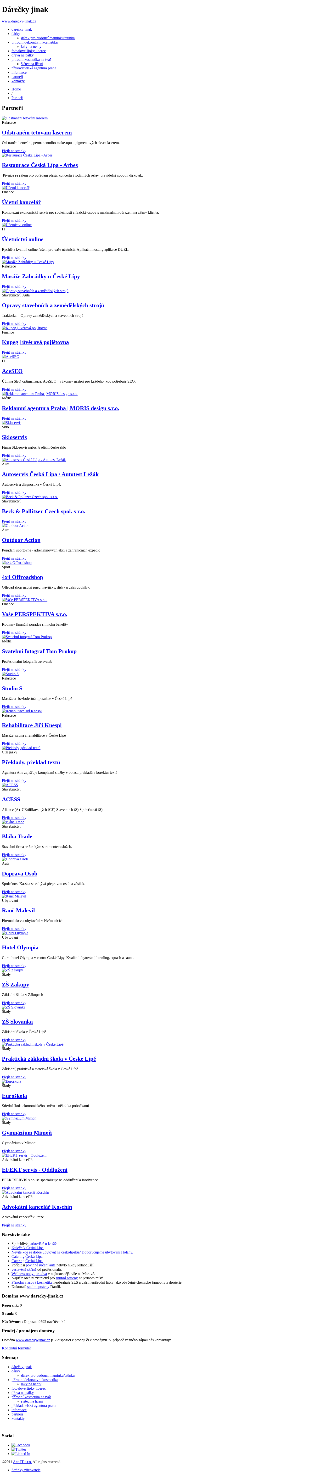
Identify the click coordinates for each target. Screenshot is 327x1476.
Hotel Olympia (20, 947)
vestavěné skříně (23, 1269)
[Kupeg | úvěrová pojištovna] (163, 328)
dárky (15, 34)
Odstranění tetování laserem (37, 132)
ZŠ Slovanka (17, 1022)
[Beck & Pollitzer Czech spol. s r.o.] (163, 497)
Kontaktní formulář (16, 1348)
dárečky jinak (21, 29)
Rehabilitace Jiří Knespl (32, 725)
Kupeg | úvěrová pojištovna (35, 342)
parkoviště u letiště (42, 1244)
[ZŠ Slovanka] (163, 1007)
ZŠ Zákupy (15, 984)
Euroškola (14, 1096)
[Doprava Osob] (163, 859)
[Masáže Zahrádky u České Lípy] (163, 262)
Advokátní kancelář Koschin (37, 1207)
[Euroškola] (163, 1081)
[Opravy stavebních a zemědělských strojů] (163, 291)
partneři (17, 77)
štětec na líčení (32, 64)
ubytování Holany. (119, 1252)
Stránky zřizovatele (25, 1470)
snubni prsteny (38, 1287)
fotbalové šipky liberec (28, 51)
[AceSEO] (163, 357)
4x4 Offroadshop (22, 577)
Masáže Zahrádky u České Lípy (41, 276)
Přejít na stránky (14, 151)
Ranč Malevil (18, 910)
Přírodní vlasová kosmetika (31, 1282)
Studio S (12, 688)
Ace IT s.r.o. (22, 1462)
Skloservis (14, 437)
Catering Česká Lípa (27, 1256)
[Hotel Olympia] (163, 933)
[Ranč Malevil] (163, 896)
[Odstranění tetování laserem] (163, 118)
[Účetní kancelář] (163, 188)
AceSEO (12, 371)
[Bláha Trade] (163, 822)
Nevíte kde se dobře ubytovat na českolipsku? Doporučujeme (58, 1252)
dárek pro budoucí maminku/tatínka (48, 38)
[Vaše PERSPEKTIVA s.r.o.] (163, 600)
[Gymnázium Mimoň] (163, 1118)
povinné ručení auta (41, 1265)
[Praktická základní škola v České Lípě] (163, 1044)
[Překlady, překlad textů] (163, 748)
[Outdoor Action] (163, 526)
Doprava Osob (19, 873)
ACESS (11, 799)
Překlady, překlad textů (31, 762)
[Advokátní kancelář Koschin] (163, 1192)
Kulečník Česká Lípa (27, 1248)
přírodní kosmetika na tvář (31, 59)
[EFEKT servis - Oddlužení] (163, 1155)
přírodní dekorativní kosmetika (34, 42)
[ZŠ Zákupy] (163, 970)
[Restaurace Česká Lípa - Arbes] (163, 155)
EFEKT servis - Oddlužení (35, 1170)
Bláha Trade (17, 836)
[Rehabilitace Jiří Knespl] (163, 711)
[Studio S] (163, 674)
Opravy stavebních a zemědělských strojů (53, 305)
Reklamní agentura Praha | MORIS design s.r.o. (60, 408)
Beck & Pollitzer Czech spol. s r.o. (43, 511)
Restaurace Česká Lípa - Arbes (40, 165)
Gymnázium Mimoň (27, 1133)
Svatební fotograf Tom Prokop (39, 651)
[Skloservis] (163, 423)
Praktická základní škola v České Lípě (49, 1059)
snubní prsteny (67, 1278)
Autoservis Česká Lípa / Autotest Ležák (50, 474)
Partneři (17, 98)
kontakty (18, 81)
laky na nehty (31, 47)
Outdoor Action (21, 540)
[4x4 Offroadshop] (163, 563)
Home (16, 89)
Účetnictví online (23, 239)
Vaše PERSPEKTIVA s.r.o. (34, 614)
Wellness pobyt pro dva (29, 1274)
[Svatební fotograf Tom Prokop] (163, 637)
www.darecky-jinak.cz (19, 21)
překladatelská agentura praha (33, 68)
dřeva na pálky (22, 55)
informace (19, 72)
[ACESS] (163, 785)
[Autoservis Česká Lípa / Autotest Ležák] (163, 460)
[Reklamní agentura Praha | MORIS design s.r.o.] (163, 394)
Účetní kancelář (21, 202)
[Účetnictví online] (163, 225)
